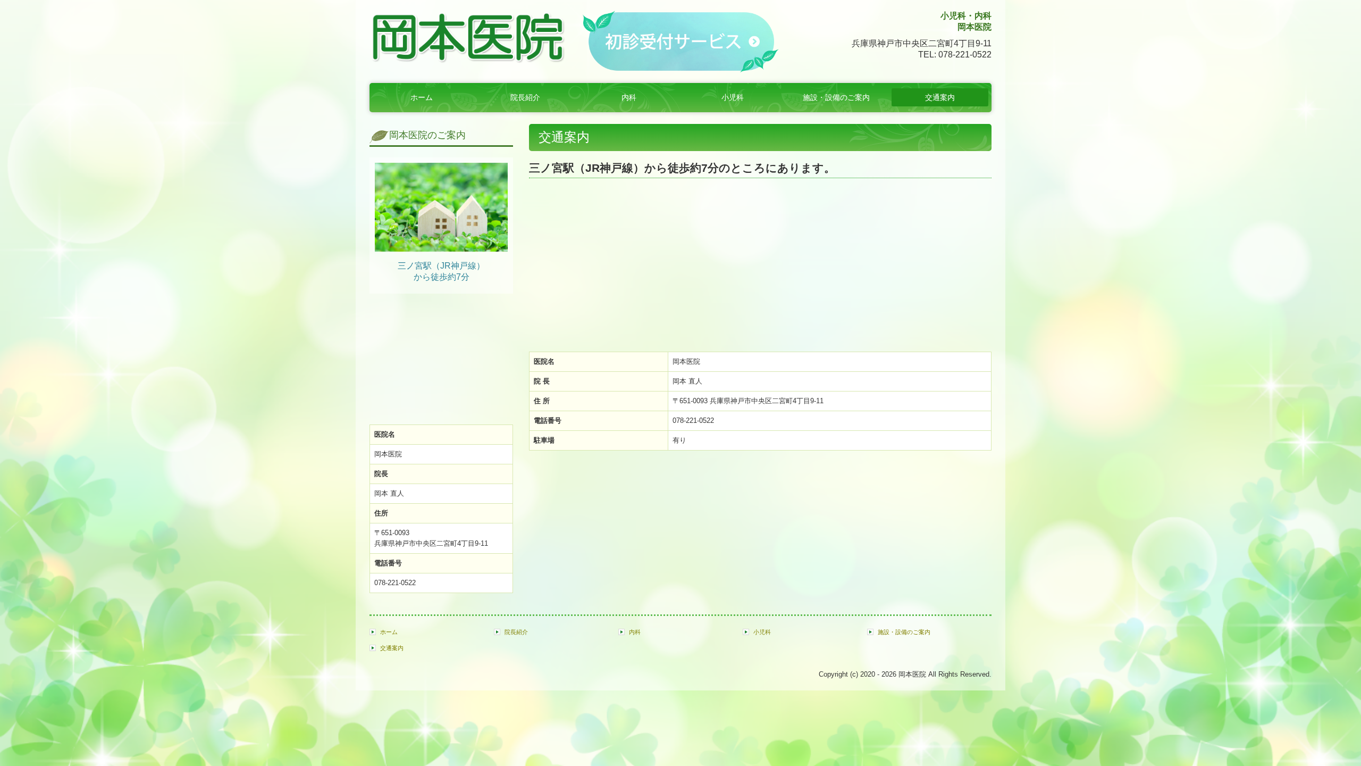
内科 (628, 97)
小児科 (732, 97)
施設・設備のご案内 (836, 97)
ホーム (421, 97)
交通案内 (940, 97)
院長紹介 (525, 97)
